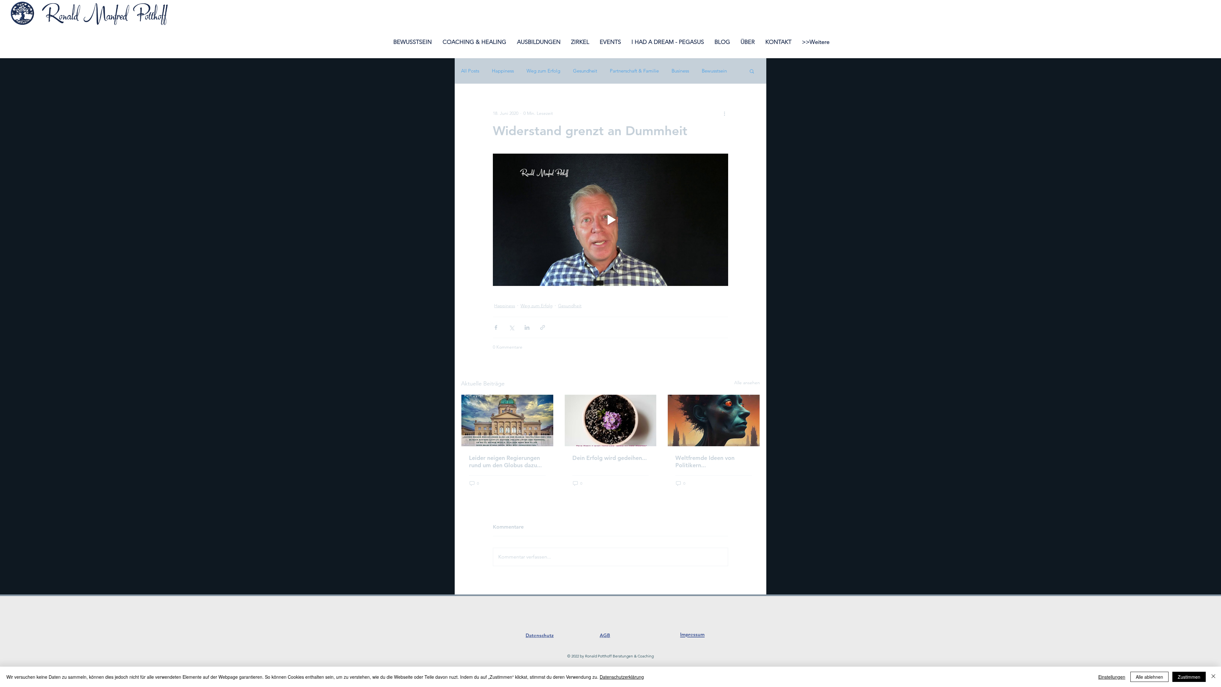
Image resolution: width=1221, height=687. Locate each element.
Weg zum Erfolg (543, 71)
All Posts (470, 71)
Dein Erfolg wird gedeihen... (609, 457)
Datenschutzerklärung (622, 677)
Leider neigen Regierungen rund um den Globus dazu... (505, 461)
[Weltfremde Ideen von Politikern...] (714, 420)
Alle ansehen (747, 382)
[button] (752, 70)
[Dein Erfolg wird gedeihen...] (611, 420)
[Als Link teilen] (543, 327)
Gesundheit (585, 71)
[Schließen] (1213, 677)
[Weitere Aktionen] (724, 113)
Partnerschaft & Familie (634, 71)
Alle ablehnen (1149, 677)
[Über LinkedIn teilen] (527, 327)
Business (680, 71)
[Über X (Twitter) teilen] (511, 327)
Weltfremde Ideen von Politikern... (705, 461)
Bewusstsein (714, 71)
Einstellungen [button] (1111, 677)
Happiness (503, 71)
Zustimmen (1189, 677)
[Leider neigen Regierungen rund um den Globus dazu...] (507, 420)
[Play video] (610, 220)
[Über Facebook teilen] (496, 327)
